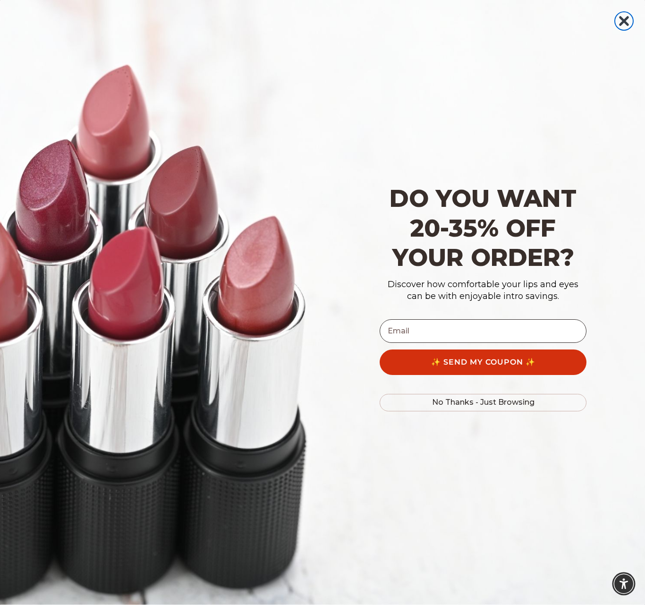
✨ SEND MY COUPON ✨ (483, 362)
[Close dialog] (624, 21)
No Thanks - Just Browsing (483, 402)
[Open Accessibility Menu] (624, 584)
